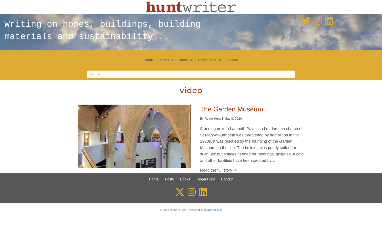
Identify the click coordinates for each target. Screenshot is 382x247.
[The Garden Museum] (134, 136)
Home (149, 60)
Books (184, 60)
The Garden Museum (231, 109)
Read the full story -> (218, 170)
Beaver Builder (213, 209)
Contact (232, 60)
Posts (164, 60)
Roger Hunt (207, 60)
